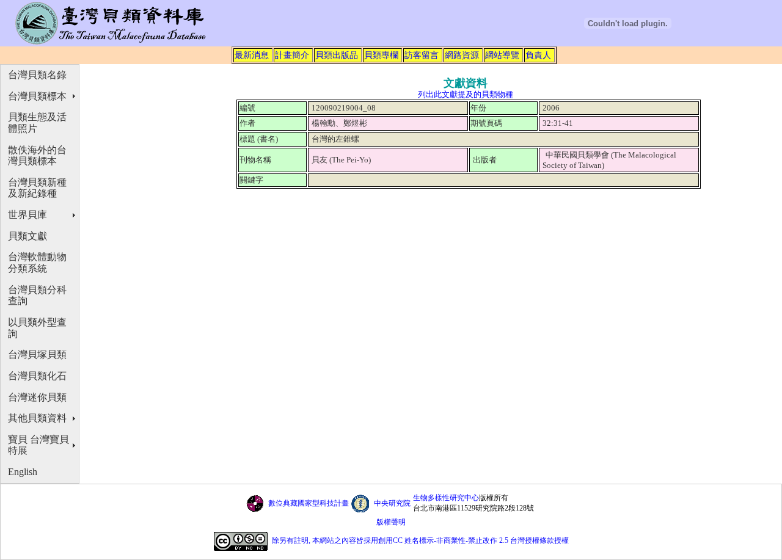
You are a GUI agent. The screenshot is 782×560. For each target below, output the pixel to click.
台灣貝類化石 (37, 376)
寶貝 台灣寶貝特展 (38, 445)
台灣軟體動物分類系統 (37, 263)
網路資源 (462, 55)
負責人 (538, 55)
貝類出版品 (336, 55)
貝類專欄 (381, 55)
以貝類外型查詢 (37, 328)
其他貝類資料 (37, 418)
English (22, 472)
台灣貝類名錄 (37, 75)
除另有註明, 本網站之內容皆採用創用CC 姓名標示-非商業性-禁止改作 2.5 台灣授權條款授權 (420, 540)
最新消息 (252, 55)
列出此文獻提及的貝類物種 (465, 94)
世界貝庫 (27, 214)
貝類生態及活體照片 (37, 123)
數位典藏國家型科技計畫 (308, 503)
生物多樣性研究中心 (446, 497)
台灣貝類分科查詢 (37, 296)
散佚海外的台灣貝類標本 (37, 156)
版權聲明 (391, 522)
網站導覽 (502, 55)
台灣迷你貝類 (37, 397)
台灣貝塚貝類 (37, 354)
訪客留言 (421, 55)
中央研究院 (392, 503)
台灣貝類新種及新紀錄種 (37, 188)
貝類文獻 (27, 236)
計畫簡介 (292, 55)
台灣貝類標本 (37, 96)
